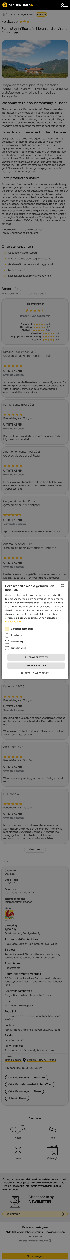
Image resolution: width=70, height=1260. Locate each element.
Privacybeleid (13, 621)
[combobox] (62, 585)
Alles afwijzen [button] (36, 665)
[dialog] (35, 630)
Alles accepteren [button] (36, 657)
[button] (35, 673)
